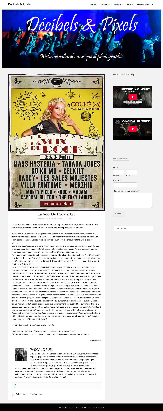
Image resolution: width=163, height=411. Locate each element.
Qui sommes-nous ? (144, 4)
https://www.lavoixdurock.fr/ (41, 325)
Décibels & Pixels (19, 4)
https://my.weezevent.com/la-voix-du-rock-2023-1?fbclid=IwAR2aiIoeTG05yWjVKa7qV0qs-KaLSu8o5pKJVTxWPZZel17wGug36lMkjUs (50, 333)
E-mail (117, 180)
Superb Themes (97, 407)
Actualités (105, 4)
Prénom (116, 176)
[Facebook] (15, 386)
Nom (116, 167)
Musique (117, 4)
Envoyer (119, 213)
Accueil (93, 4)
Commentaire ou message (126, 191)
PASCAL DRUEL (68, 219)
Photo (128, 4)
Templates (39, 394)
